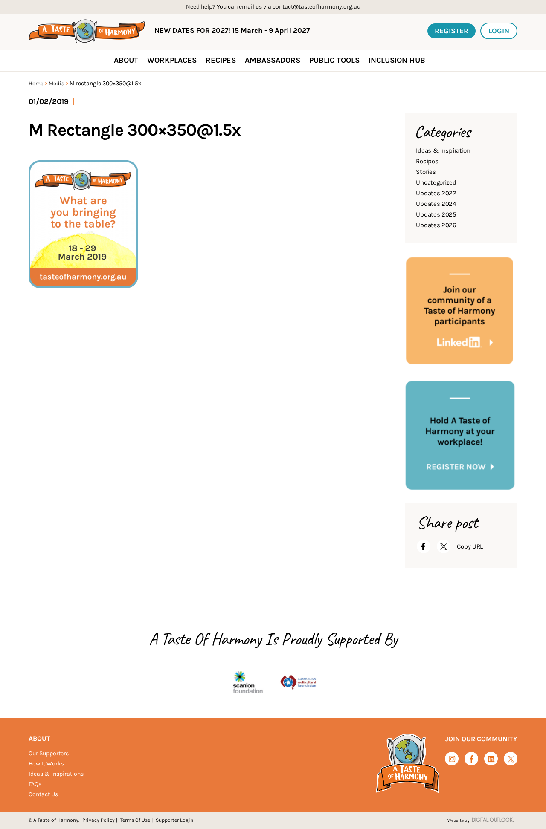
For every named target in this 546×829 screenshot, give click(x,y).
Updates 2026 (436, 225)
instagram (452, 759)
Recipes (427, 161)
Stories (426, 172)
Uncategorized (436, 182)
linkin (491, 759)
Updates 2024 (436, 204)
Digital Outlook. (493, 820)
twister (510, 759)
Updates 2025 (436, 214)
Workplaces (172, 60)
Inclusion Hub (397, 60)
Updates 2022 (436, 193)
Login (498, 30)
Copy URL (470, 546)
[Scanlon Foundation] (248, 683)
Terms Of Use (135, 820)
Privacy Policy (98, 820)
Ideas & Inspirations (56, 773)
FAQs (35, 784)
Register (451, 30)
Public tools (334, 60)
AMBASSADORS (272, 60)
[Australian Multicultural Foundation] (298, 683)
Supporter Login (174, 820)
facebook (471, 759)
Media (56, 83)
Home (36, 83)
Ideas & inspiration (443, 150)
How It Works (46, 763)
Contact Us (43, 794)
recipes (221, 60)
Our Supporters (49, 753)
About (39, 738)
